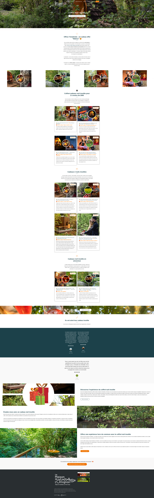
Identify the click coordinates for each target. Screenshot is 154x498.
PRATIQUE (89, 1)
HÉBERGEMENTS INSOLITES (70, 1)
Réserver (97, 1)
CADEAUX (93, 1)
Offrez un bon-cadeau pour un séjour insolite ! (77, 464)
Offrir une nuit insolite (85, 399)
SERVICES (84, 1)
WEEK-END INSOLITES (78, 1)
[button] (0, 78)
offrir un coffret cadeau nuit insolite (73, 45)
